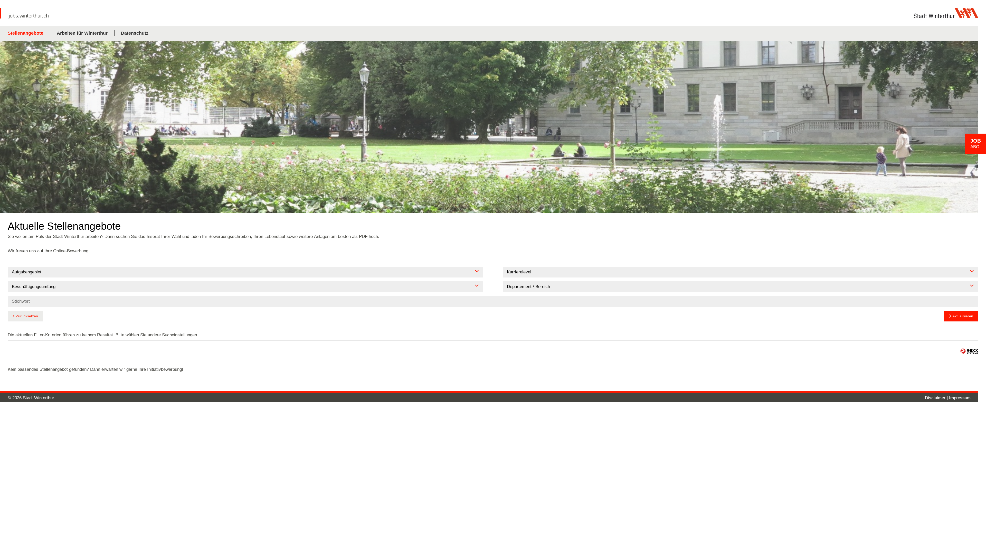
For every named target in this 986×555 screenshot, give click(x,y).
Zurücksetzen (27, 316)
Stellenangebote (25, 33)
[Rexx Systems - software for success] (969, 351)
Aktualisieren (962, 316)
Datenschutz (134, 33)
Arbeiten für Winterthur (82, 33)
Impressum (960, 397)
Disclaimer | (937, 397)
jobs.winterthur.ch (29, 15)
